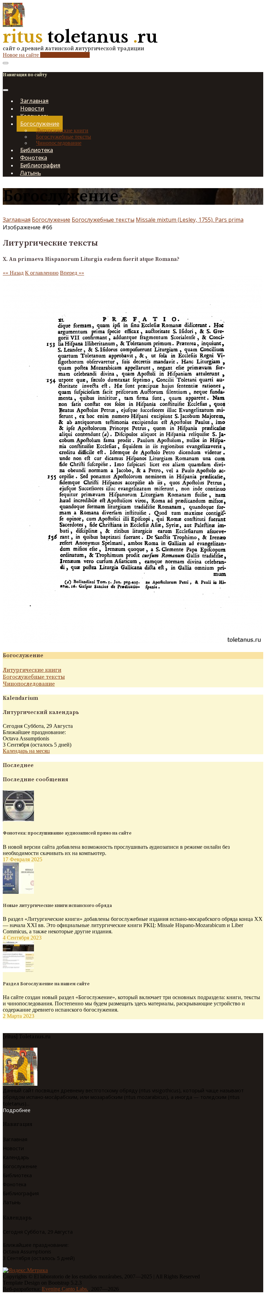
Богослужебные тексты (63, 137)
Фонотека (14, 1184)
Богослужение (51, 219)
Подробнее (16, 1110)
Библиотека (17, 1175)
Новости (13, 1148)
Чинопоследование (58, 143)
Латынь (30, 173)
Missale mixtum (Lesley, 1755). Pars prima (189, 219)
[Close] (5, 90)
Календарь (16, 1157)
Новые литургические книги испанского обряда (57, 905)
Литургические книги (62, 130)
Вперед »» (72, 273)
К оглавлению (42, 273)
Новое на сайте (46, 55)
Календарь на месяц (26, 751)
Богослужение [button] (39, 123)
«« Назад (13, 273)
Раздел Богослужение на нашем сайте (46, 984)
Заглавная (16, 219)
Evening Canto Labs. (65, 1289)
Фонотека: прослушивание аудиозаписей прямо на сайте (67, 833)
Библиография (21, 1193)
